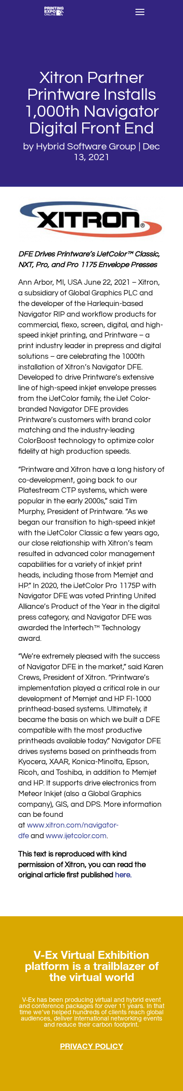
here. (123, 875)
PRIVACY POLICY (91, 1047)
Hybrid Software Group (86, 146)
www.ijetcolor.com (76, 836)
